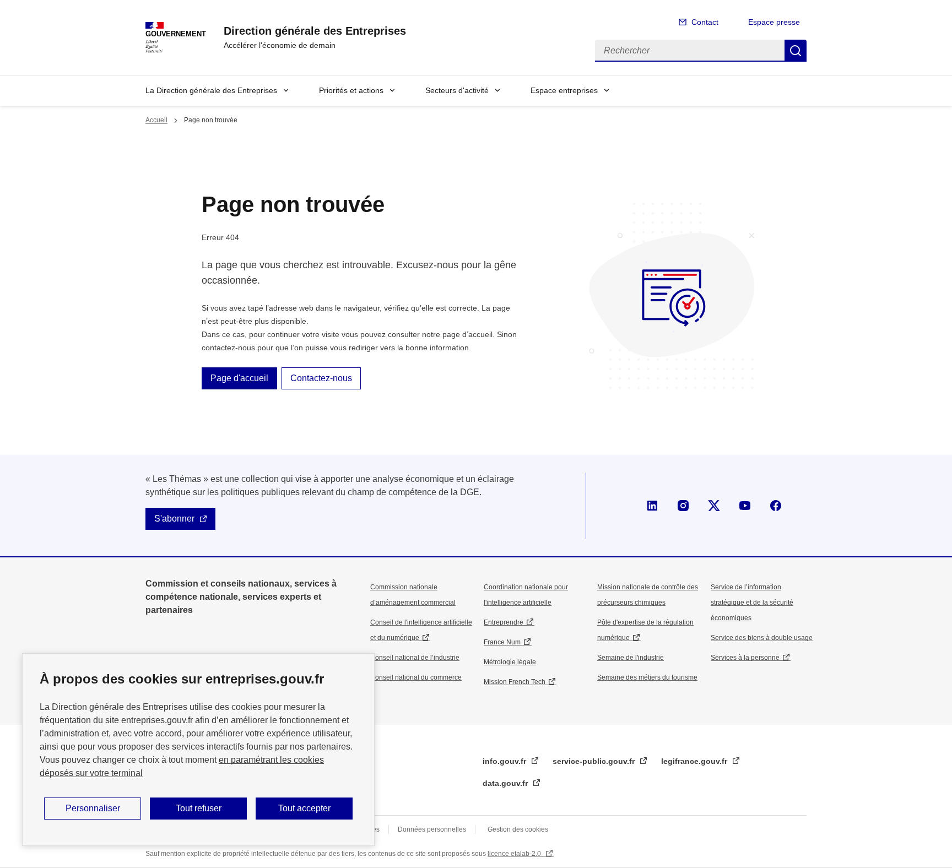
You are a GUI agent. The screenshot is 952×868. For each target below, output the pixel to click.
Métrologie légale (510, 662)
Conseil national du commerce (416, 677)
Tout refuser (198, 808)
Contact (704, 22)
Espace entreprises (564, 90)
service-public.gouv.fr (595, 761)
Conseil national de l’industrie (414, 657)
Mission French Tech (514, 682)
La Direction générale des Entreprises (211, 90)
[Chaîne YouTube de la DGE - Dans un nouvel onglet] (745, 506)
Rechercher (796, 51)
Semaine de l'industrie (630, 657)
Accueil (156, 120)
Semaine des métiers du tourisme (647, 677)
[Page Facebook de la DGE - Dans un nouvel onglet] (776, 506)
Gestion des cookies (518, 829)
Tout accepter (304, 808)
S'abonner (174, 518)
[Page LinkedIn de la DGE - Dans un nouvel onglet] (652, 506)
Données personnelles (432, 829)
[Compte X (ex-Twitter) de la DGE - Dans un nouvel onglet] (714, 506)
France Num (502, 642)
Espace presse (774, 22)
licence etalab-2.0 (515, 854)
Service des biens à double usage (762, 638)
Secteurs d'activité (457, 90)
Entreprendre (503, 622)
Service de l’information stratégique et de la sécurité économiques (752, 602)
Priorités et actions (351, 90)
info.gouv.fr (505, 761)
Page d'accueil (239, 378)
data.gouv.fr (506, 783)
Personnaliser (93, 808)
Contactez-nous (321, 378)
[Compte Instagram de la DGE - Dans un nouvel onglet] (683, 506)
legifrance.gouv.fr (695, 761)
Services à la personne (745, 657)
